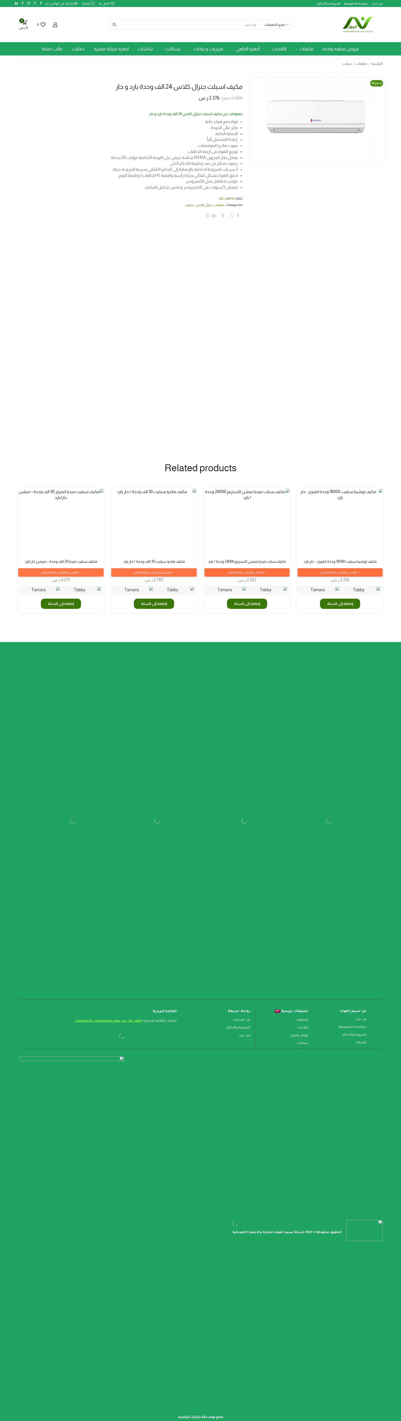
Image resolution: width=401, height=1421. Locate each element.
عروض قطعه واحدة (341, 48)
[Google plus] (22, 3)
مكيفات (306, 48)
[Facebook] (40, 3)
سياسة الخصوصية (356, 3)
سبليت (347, 63)
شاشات (145, 48)
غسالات (173, 48)
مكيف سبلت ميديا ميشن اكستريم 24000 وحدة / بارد (247, 561)
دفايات (78, 48)
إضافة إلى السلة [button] (340, 604)
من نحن (377, 3)
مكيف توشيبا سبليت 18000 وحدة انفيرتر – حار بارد (340, 561)
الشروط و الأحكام (328, 3)
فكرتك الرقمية (189, 1417)
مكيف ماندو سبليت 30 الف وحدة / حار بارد (154, 561)
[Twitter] (34, 3)
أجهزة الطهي (248, 48)
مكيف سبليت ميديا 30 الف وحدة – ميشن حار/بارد (61, 561)
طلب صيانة (52, 48)
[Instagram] (28, 3)
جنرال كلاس (204, 205)
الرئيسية (377, 63)
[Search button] (114, 24)
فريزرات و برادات (208, 48)
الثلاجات (279, 48)
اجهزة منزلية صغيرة (111, 48)
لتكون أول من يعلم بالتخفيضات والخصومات (108, 1021)
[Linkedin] (16, 3)
